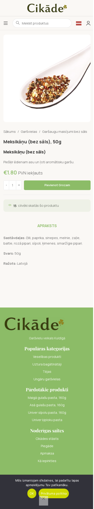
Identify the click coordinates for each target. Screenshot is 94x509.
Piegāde (47, 446)
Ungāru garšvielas (47, 379)
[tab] (47, 226)
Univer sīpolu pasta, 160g (47, 412)
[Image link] (34, 323)
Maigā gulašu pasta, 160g (47, 397)
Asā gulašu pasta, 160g (47, 405)
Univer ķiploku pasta (47, 420)
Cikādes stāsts (47, 438)
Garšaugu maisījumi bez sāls (64, 131)
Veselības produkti (47, 356)
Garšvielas (29, 131)
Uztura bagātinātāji (47, 364)
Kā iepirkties (47, 461)
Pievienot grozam (57, 185)
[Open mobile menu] (5, 23)
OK (32, 493)
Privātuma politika (54, 493)
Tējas (47, 371)
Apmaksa (47, 453)
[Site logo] (47, 7)
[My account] (88, 23)
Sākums (9, 131)
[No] (43, 501)
